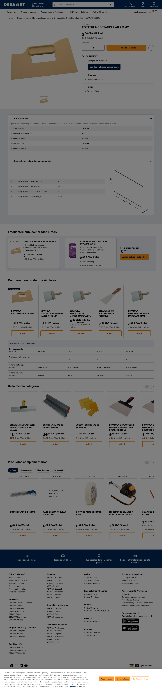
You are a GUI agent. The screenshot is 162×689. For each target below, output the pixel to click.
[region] (81, 679)
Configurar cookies (140, 679)
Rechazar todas (123, 679)
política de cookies (77, 686)
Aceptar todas (106, 679)
